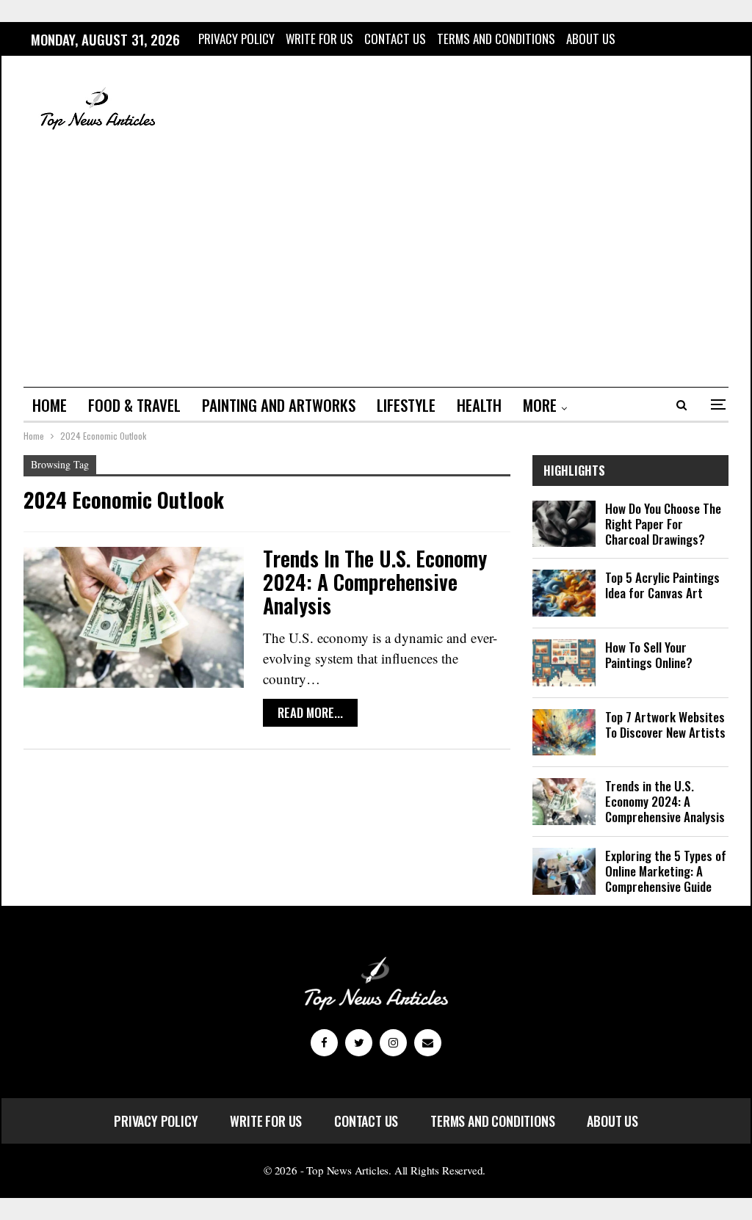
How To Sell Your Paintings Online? (649, 655)
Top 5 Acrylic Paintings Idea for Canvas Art (662, 585)
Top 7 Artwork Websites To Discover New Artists (665, 724)
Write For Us (319, 38)
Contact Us (395, 38)
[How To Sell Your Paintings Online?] (564, 662)
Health (479, 404)
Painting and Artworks (278, 404)
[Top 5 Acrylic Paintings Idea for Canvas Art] (564, 593)
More (540, 404)
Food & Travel (134, 404)
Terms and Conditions (496, 38)
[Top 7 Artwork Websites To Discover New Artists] (564, 732)
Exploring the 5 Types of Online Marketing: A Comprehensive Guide (665, 871)
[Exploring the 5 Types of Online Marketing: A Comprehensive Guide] (564, 871)
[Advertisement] (376, 262)
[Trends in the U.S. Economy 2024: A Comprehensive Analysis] (134, 617)
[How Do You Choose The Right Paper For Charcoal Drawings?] (564, 524)
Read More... (310, 712)
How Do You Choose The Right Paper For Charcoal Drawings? (663, 523)
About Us (590, 38)
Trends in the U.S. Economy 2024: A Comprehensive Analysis (375, 581)
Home (49, 404)
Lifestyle (406, 404)
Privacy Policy (236, 38)
